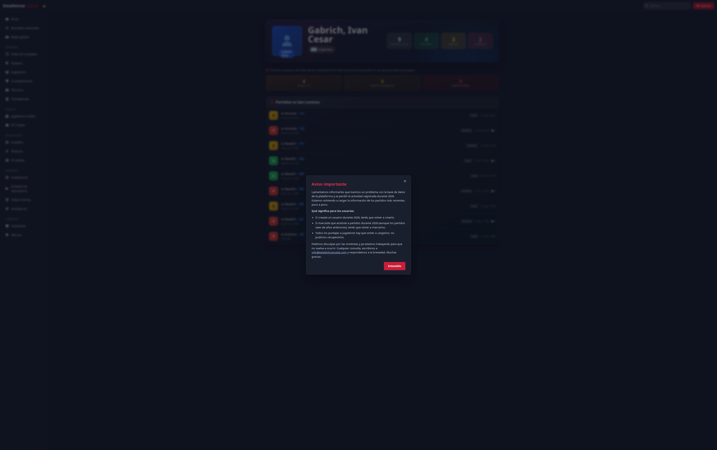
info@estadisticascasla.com (329, 252)
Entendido (394, 266)
